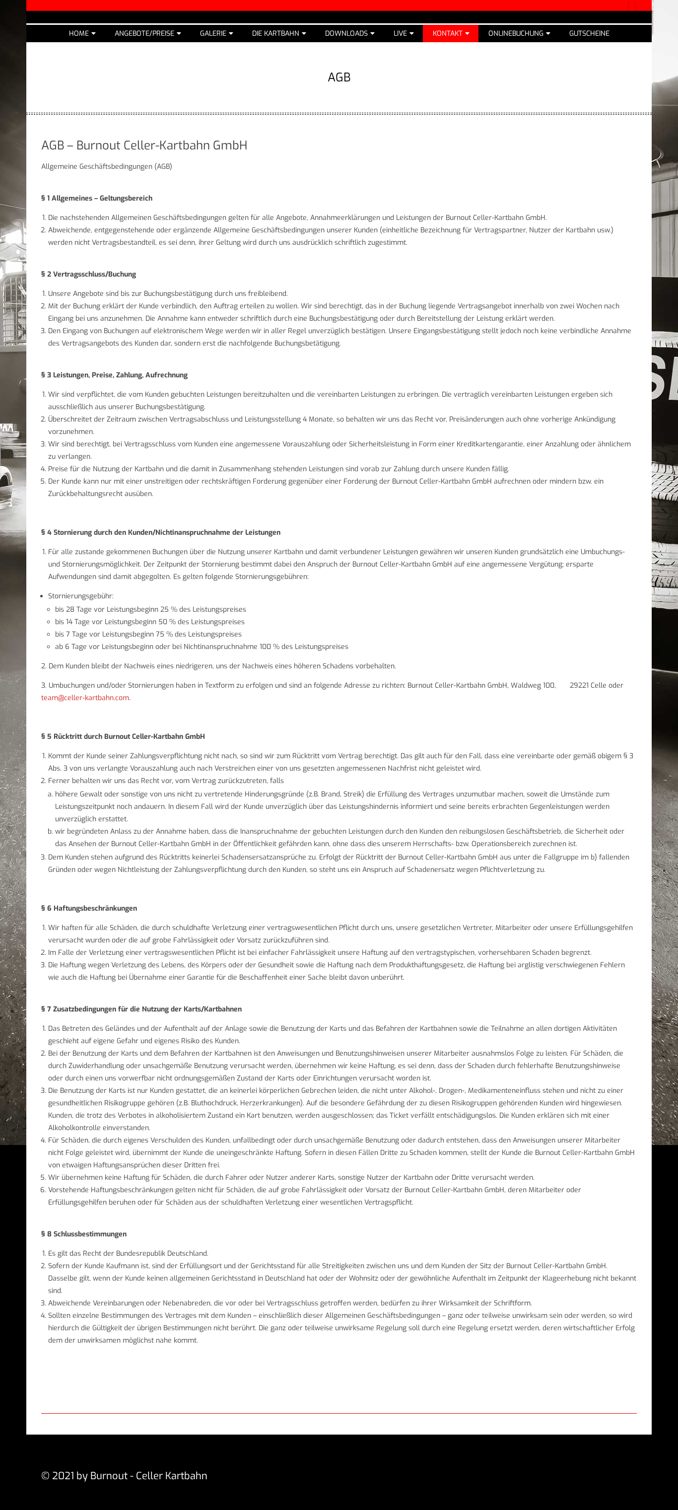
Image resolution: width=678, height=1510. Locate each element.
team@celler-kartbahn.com (85, 698)
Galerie (213, 33)
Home (79, 33)
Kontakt (448, 33)
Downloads (346, 33)
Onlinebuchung (515, 33)
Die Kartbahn (275, 33)
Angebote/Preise (144, 33)
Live (400, 33)
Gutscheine (589, 33)
